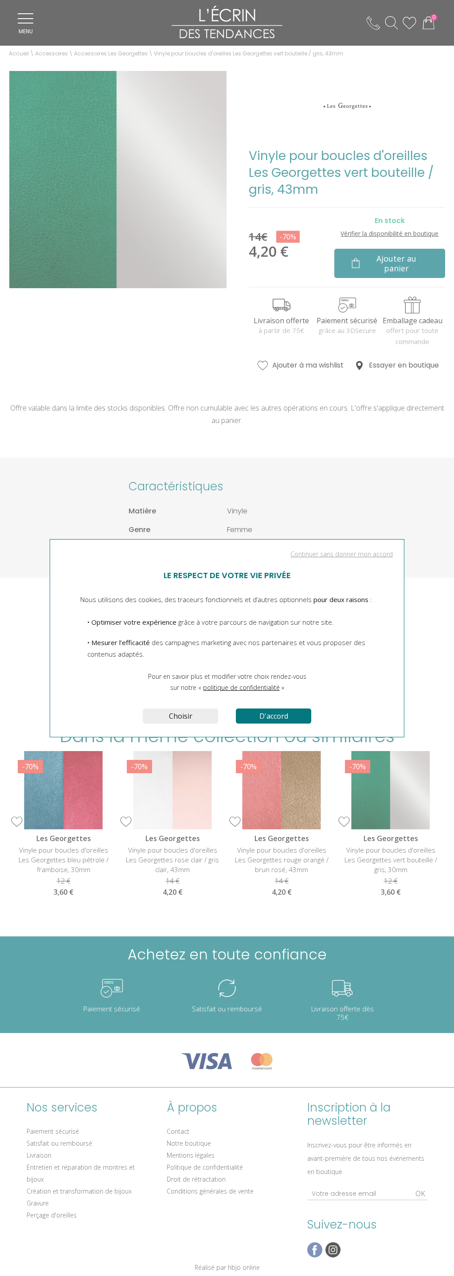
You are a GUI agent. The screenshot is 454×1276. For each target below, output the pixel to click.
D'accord (273, 716)
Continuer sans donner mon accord (341, 554)
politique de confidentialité (241, 687)
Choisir (180, 716)
